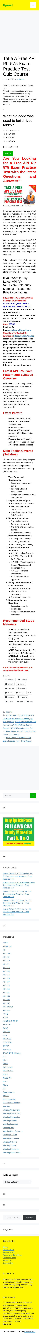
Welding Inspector (10, 1124)
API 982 (6, 1003)
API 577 (6, 982)
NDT (5, 1081)
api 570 (9, 715)
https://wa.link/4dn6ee (23, 336)
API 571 (6, 964)
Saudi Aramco (9, 1092)
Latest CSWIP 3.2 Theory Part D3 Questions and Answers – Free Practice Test (17, 894)
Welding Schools (10, 1142)
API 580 (6, 989)
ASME (5, 1014)
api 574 (23, 715)
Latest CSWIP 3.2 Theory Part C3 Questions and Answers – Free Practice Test (17, 903)
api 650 (10, 722)
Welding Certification (11, 1113)
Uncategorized (9, 1099)
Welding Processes (11, 1138)
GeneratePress (29, 1332)
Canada (6, 1032)
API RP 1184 (8, 1007)
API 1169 (6, 953)
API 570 (6, 961)
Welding (6, 1106)
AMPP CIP (7, 946)
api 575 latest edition (20, 719)
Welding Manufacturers (12, 1131)
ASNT (5, 1017)
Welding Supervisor (11, 1149)
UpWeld (8, 5)
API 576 (6, 978)
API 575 (9, 712)
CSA (5, 1035)
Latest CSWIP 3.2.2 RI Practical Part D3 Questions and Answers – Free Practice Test (18, 876)
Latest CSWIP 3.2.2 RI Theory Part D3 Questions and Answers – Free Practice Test (19, 885)
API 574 (6, 971)
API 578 (6, 985)
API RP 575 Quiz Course (21, 725)
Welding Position (10, 1135)
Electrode (7, 1049)
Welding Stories (9, 1145)
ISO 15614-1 (8, 1067)
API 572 (6, 968)
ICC (4, 1057)
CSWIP (6, 1046)
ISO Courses (8, 1071)
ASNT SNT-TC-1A (10, 1021)
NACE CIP (7, 1078)
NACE (5, 1074)
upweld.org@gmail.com (19, 330)
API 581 (6, 993)
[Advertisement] (19, 32)
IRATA (5, 1064)
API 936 (6, 1000)
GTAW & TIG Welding (11, 1053)
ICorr (5, 1060)
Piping (5, 1085)
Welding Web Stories (11, 1153)
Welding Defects (10, 1121)
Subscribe (29, 1217)
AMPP (5, 943)
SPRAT (6, 1096)
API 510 (6, 957)
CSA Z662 (7, 1042)
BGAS (5, 1028)
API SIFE (6, 1010)
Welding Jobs (8, 1128)
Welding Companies (11, 1117)
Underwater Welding (11, 1103)
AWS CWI (7, 1025)
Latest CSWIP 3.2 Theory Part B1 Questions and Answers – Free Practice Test (17, 912)
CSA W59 (7, 1039)
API (4, 950)
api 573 (16, 715)
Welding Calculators (11, 1110)
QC (4, 1089)
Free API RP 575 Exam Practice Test (18, 728)
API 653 (6, 996)
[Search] (33, 795)
